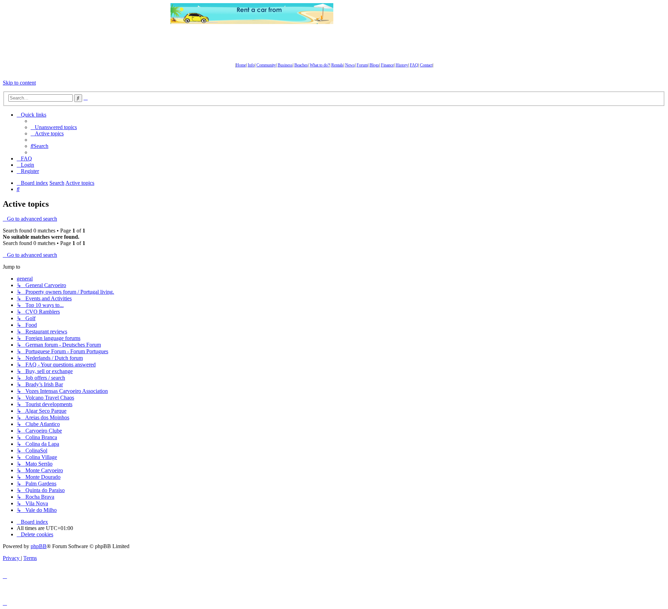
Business (285, 65)
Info (251, 65)
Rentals (337, 65)
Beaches (301, 65)
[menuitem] (54, 127)
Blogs (374, 65)
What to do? (319, 65)
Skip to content (19, 83)
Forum (362, 65)
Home (241, 65)
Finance (387, 65)
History (402, 65)
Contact (426, 65)
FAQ (414, 65)
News (350, 65)
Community (266, 65)
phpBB (39, 546)
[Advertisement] (415, 13)
